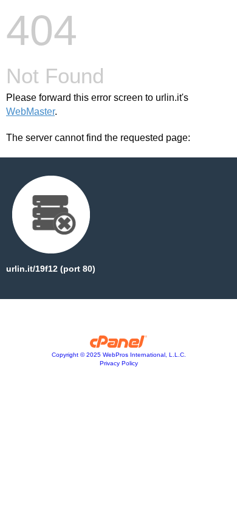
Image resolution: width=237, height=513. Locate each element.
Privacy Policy (119, 363)
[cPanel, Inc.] (119, 344)
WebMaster (30, 111)
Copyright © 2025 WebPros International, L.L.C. (119, 354)
